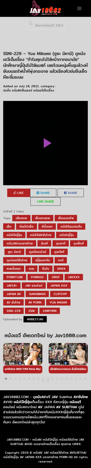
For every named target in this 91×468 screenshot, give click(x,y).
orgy (56, 277)
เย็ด (9, 226)
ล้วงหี (44, 243)
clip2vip (60, 294)
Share (44, 192)
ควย (31, 268)
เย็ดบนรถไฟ (66, 218)
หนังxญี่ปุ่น (66, 235)
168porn (50, 310)
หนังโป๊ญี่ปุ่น (14, 235)
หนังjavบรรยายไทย (20, 243)
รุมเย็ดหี (78, 243)
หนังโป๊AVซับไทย (40, 235)
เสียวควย (21, 218)
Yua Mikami (58, 302)
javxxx (74, 277)
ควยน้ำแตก (14, 268)
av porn (34, 302)
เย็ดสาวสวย (42, 218)
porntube (15, 277)
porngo (37, 277)
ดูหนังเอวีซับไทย (17, 260)
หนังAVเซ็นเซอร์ (22, 90)
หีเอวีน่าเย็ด (26, 226)
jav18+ (12, 285)
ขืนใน (45, 268)
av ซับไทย (13, 302)
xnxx (61, 268)
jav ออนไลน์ (33, 285)
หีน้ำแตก (47, 226)
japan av (14, 294)
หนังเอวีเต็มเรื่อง (43, 90)
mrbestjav (35, 319)
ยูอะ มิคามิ (14, 251)
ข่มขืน (7, 90)
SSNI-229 (13, 310)
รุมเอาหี (60, 243)
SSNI (31, 310)
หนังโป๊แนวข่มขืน (71, 226)
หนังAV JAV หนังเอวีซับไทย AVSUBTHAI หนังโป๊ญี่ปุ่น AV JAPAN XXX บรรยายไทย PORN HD (44, 454)
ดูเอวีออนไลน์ (37, 251)
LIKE (19, 192)
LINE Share (45, 201)
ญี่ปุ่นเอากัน (42, 260)
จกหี (60, 260)
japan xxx (58, 285)
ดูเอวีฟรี (59, 251)
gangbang (37, 294)
